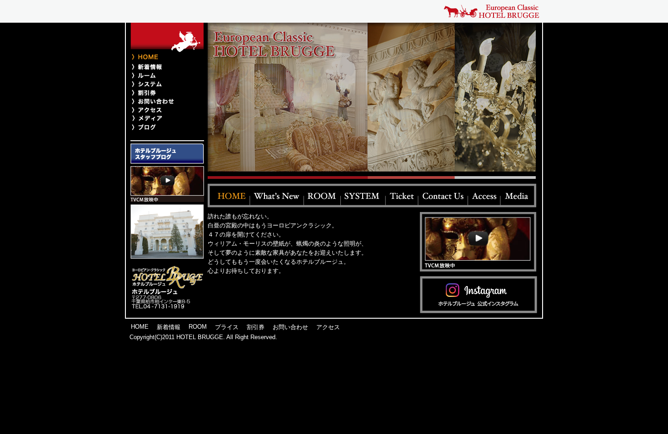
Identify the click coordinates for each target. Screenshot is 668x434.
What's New (277, 195)
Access (484, 195)
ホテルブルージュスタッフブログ (167, 153)
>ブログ (162, 127)
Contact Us (443, 195)
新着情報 (162, 66)
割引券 (162, 92)
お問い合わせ (162, 101)
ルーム (162, 75)
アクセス (162, 109)
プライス (162, 83)
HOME (140, 326)
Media (518, 195)
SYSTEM (363, 195)
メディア (162, 118)
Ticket (402, 195)
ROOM (322, 195)
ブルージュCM (167, 184)
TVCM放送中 (478, 241)
